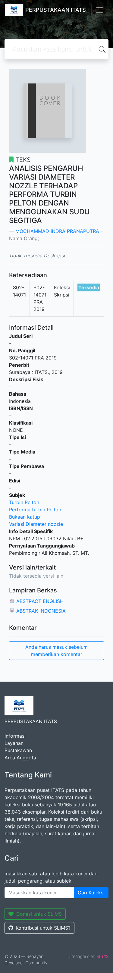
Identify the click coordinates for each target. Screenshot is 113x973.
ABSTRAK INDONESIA (41, 611)
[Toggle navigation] (99, 10)
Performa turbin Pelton (35, 510)
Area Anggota (20, 758)
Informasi (15, 736)
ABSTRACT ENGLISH (40, 601)
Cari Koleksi (91, 893)
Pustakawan (18, 750)
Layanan (14, 743)
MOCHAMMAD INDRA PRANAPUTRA (57, 231)
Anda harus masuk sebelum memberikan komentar (56, 650)
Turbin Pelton (24, 502)
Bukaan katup (24, 517)
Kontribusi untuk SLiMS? (43, 928)
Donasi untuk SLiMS (39, 914)
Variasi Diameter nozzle (36, 524)
